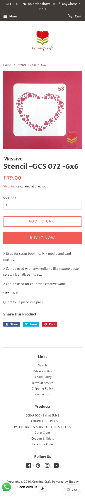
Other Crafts (42, 433)
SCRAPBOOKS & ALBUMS (42, 415)
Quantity (9, 197)
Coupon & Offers (42, 438)
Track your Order (42, 444)
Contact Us (42, 394)
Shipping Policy (42, 388)
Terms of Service (42, 383)
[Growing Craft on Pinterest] (38, 466)
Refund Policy (43, 377)
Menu (12, 16)
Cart (78, 16)
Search (42, 365)
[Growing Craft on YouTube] (56, 466)
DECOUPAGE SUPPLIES (42, 421)
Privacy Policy (42, 371)
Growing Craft (41, 482)
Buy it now (42, 238)
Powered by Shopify (65, 482)
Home (7, 65)
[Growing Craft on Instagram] (47, 466)
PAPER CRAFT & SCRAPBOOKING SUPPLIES (42, 427)
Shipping (9, 186)
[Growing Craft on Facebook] (28, 466)
